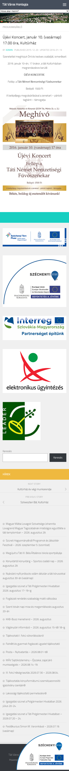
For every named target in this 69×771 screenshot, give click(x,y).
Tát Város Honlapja (15, 4)
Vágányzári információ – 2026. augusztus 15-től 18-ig (35, 627)
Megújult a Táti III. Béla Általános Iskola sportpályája (34, 553)
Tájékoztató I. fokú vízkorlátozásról (25, 635)
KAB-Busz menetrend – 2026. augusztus (28, 619)
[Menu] (64, 4)
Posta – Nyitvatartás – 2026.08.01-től (27, 652)
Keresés (7, 451)
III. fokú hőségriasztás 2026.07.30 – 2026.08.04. (32, 672)
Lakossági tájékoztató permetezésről (26, 693)
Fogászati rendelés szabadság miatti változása (31, 598)
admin (9, 50)
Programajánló (12, 27)
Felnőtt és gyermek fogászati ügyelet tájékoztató (33, 643)
